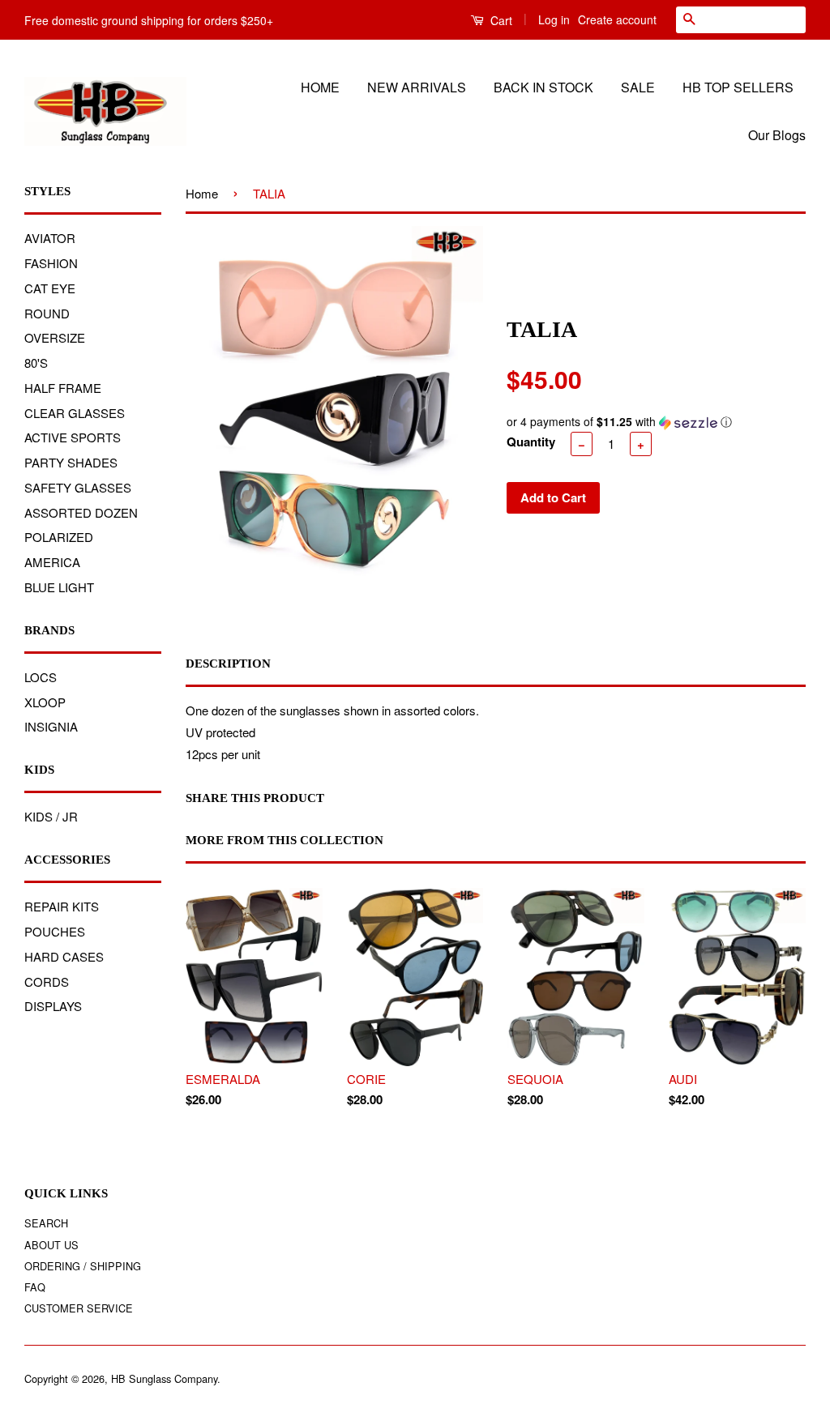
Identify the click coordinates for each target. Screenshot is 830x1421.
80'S (36, 362)
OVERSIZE (54, 337)
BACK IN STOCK (543, 87)
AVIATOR (49, 237)
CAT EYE (49, 288)
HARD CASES (64, 956)
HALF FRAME (62, 387)
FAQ (34, 1287)
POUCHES (54, 931)
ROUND (47, 313)
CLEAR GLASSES (74, 412)
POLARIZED (58, 536)
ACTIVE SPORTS (72, 437)
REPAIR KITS (61, 906)
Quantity (531, 441)
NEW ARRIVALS (416, 87)
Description (228, 663)
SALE (638, 87)
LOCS (40, 676)
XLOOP (45, 701)
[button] (656, 421)
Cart (499, 20)
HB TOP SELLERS (738, 87)
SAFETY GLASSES (77, 487)
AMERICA (52, 561)
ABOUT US (51, 1244)
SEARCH (46, 1223)
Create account (617, 19)
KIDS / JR (51, 816)
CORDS (46, 981)
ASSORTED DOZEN (81, 512)
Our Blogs (777, 135)
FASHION (51, 262)
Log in (554, 19)
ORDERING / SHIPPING (82, 1266)
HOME (320, 87)
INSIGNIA (51, 726)
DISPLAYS (53, 1005)
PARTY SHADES (71, 462)
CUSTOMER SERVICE (78, 1308)
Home (202, 193)
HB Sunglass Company (164, 1378)
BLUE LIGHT (59, 586)
